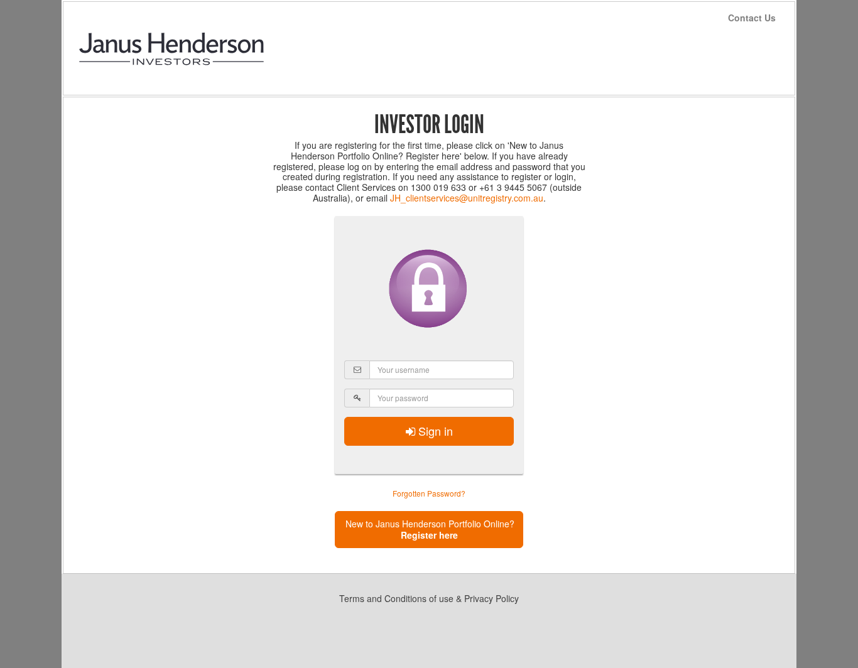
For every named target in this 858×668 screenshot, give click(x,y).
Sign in (434, 431)
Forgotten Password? (429, 493)
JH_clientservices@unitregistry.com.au (466, 197)
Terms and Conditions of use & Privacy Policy (429, 598)
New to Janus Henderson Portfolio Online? (429, 529)
